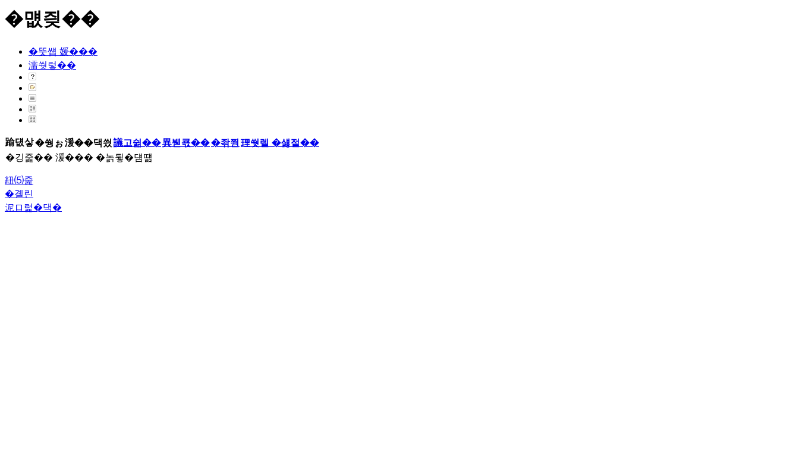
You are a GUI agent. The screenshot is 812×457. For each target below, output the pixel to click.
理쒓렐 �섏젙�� (280, 142)
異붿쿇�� (186, 142)
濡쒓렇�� (52, 65)
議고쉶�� (137, 142)
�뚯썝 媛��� (63, 51)
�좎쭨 (225, 142)
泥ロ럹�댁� (33, 207)
